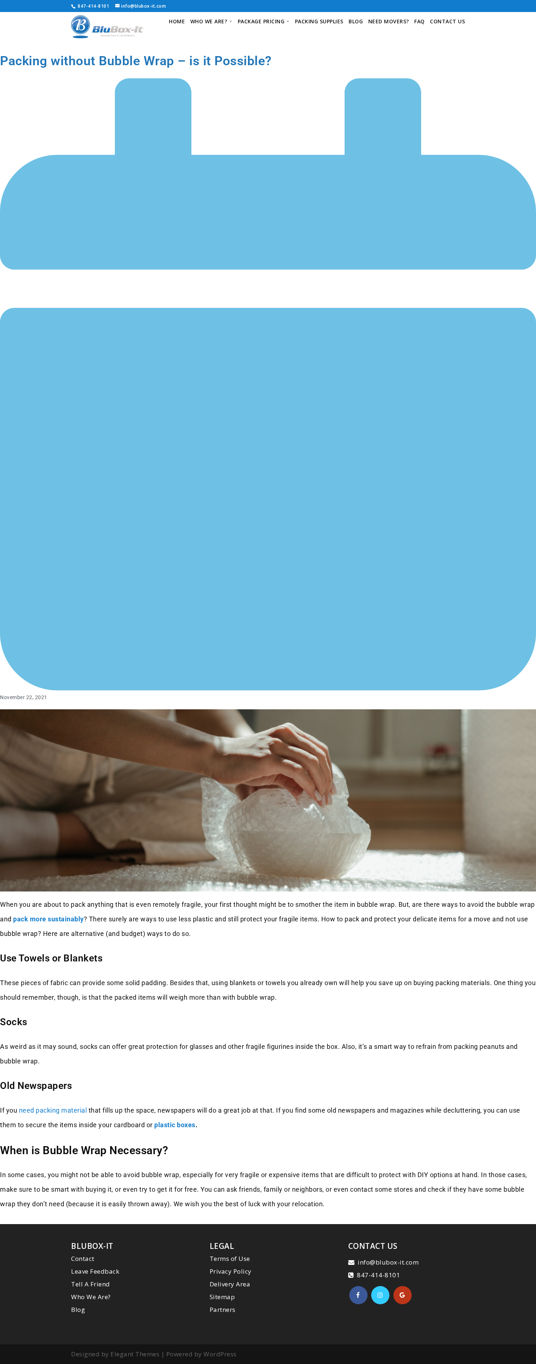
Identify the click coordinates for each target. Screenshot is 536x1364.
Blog (78, 1309)
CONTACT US (447, 22)
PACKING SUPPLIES (319, 22)
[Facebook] (358, 1295)
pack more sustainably (48, 919)
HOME (177, 22)
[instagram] (380, 1295)
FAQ (419, 22)
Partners (223, 1309)
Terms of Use (230, 1258)
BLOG (356, 22)
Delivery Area (230, 1284)
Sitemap (222, 1297)
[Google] (402, 1295)
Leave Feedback (95, 1271)
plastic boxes (174, 1125)
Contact (82, 1258)
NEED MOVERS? (388, 22)
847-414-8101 (93, 6)
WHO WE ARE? (209, 22)
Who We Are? (91, 1297)
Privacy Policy (231, 1271)
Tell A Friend (90, 1284)
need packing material (53, 1110)
